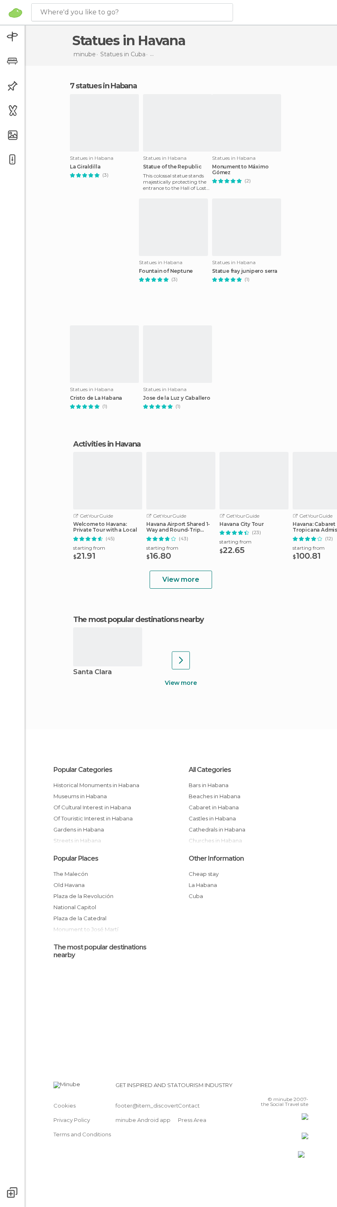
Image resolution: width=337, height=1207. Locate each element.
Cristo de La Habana (96, 398)
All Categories (210, 770)
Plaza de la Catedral (79, 918)
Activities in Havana (107, 444)
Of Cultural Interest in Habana (92, 807)
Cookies (64, 1105)
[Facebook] (271, 1087)
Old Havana (69, 885)
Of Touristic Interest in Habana (93, 818)
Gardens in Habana (78, 829)
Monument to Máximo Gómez (240, 169)
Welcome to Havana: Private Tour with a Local (105, 527)
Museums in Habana (80, 796)
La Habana (203, 885)
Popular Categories (82, 770)
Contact (189, 1105)
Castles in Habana (212, 818)
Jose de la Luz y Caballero (176, 398)
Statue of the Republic (172, 167)
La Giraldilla (85, 167)
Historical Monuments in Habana (96, 785)
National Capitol (74, 907)
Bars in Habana (209, 785)
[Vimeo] (292, 1087)
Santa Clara (92, 672)
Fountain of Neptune (166, 271)
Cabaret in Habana (214, 807)
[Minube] (15, 12)
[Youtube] (303, 1087)
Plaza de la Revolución (83, 896)
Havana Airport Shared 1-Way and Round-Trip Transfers (178, 527)
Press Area (192, 1120)
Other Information (216, 858)
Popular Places (75, 858)
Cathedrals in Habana (217, 829)
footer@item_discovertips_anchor (161, 1105)
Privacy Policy (71, 1120)
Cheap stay (204, 874)
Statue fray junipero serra (244, 271)
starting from (89, 548)
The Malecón (70, 874)
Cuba (196, 896)
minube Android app (143, 1120)
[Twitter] (281, 1087)
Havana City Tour (241, 524)
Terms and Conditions (82, 1134)
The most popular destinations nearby (138, 619)
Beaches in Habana (214, 796)
